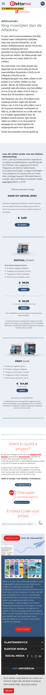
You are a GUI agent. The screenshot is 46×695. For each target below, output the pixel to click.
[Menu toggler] (3, 3)
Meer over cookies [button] (29, 684)
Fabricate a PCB (24, 485)
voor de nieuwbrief (24, 538)
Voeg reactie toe (23, 502)
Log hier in (7, 182)
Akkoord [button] (8, 691)
